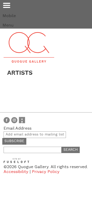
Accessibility (16, 172)
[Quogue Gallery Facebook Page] (7, 120)
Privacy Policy (46, 172)
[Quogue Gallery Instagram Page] (14, 120)
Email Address (17, 128)
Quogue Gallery (29, 47)
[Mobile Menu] (7, 5)
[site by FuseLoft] (16, 160)
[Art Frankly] (22, 120)
